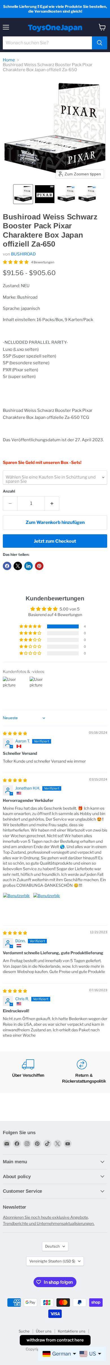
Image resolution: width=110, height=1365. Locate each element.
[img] (15, 733)
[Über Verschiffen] (28, 1072)
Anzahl (9, 491)
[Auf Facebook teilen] (7, 566)
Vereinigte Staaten (52, 1261)
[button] (23, 194)
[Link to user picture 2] (46, 906)
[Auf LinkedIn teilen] (28, 566)
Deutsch (52, 1246)
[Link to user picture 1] (16, 906)
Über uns (44, 1331)
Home (9, 60)
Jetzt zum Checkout (55, 541)
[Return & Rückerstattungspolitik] (82, 1072)
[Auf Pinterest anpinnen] (39, 566)
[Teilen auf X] (18, 566)
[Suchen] (99, 42)
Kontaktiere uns (71, 1331)
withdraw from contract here (55, 1340)
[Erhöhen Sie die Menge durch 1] (52, 503)
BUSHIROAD (23, 254)
